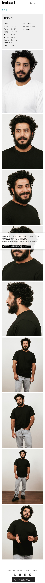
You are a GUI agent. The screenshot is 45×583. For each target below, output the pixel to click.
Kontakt (35, 571)
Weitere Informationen (12, 246)
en (35, 3)
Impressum (27, 571)
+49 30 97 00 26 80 (24, 580)
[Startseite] (8, 3)
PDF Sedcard (27, 23)
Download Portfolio (29, 26)
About (9, 571)
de (31, 3)
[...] (22, 81)
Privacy (19, 571)
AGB (13, 571)
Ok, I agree (27, 246)
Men (5, 10)
